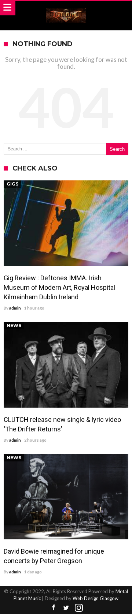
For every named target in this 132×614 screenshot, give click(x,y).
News (14, 325)
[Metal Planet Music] (66, 8)
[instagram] (79, 608)
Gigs (12, 184)
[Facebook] (53, 608)
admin (15, 308)
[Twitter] (66, 608)
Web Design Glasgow (95, 598)
